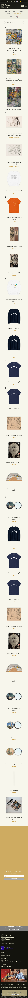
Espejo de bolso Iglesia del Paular (14, 764)
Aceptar (15, 994)
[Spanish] (21, 1)
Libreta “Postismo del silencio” (14, 462)
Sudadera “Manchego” (14, 355)
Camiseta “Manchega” (14, 408)
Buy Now (14, 121)
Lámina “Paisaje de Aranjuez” (14, 109)
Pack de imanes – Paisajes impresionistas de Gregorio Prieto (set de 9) (14, 80)
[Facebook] (7, 1)
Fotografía (20, 11)
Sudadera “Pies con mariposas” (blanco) (14, 300)
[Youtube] (12, 1)
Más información (18, 992)
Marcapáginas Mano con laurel (14, 246)
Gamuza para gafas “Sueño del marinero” (14, 818)
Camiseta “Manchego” (14, 382)
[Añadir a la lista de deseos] (6, 28)
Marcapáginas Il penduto (14, 273)
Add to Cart (14, 36)
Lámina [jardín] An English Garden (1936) (14, 163)
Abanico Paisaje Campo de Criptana (14, 489)
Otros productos (18, 13)
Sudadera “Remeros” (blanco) (14, 190)
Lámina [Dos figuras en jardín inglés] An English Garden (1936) (14, 134)
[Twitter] (14, 1)
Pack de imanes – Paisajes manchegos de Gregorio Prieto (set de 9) (14, 50)
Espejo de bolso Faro (14, 737)
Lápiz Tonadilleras (14, 790)
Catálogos (7, 11)
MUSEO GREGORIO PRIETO (7, 6)
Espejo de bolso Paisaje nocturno (14, 518)
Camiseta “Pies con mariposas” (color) (14, 218)
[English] (17, 1)
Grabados (9, 13)
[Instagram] (9, 1)
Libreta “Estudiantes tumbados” (14, 435)
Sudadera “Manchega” (14, 328)
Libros (14, 11)
